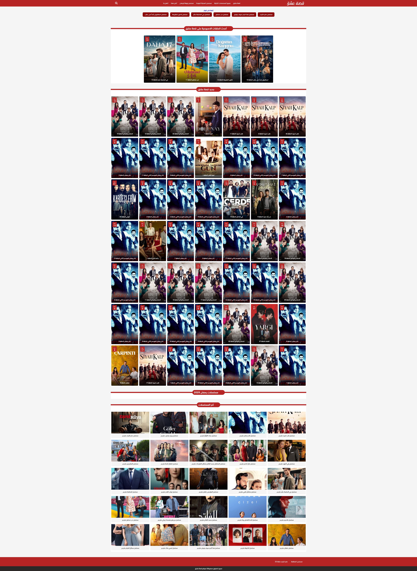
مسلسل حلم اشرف (266, 14)
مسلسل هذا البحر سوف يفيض (244, 14)
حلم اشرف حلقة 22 (281, 561)
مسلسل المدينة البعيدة (204, 3)
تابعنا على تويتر (208, 10)
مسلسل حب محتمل (221, 14)
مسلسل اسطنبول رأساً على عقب (156, 14)
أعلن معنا (174, 3)
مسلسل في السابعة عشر (201, 14)
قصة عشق (236, 3)
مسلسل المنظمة (296, 561)
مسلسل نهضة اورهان (187, 3)
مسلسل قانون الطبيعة (180, 14)
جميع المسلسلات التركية (222, 3)
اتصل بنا (165, 3)
